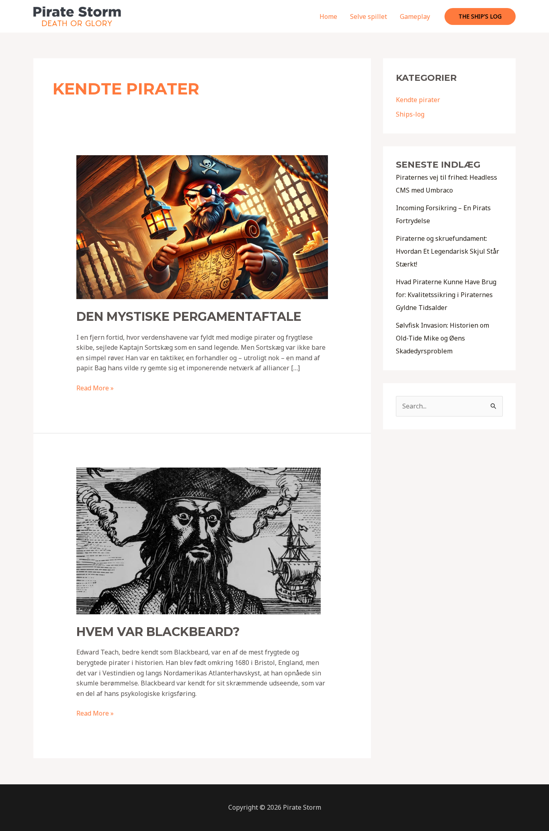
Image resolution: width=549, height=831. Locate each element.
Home (328, 16)
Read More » (95, 388)
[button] (480, 16)
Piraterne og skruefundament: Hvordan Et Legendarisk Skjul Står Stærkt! (447, 251)
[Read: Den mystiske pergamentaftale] (202, 226)
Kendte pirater (418, 99)
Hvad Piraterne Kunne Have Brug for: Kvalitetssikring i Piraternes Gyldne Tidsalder (446, 294)
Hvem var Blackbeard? (158, 631)
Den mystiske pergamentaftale (188, 316)
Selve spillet (368, 16)
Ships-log (410, 114)
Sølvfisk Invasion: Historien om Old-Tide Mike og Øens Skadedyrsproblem (442, 338)
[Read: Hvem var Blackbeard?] (198, 540)
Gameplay (415, 16)
